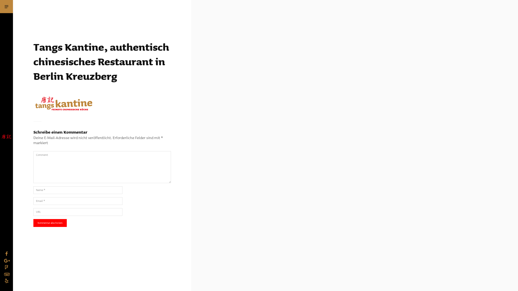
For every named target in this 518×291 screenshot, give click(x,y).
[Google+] (6, 260)
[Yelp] (6, 280)
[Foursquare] (6, 267)
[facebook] (6, 253)
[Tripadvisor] (6, 273)
